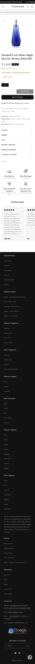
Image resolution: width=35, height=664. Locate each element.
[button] (28, 6)
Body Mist (7, 338)
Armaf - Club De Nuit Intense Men (15, 297)
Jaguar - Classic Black (11, 311)
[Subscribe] (27, 646)
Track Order (8, 594)
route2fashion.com (16, 612)
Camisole (7, 391)
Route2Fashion (19, 660)
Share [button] (5, 161)
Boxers (6, 444)
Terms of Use (8, 544)
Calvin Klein (8, 261)
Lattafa (6, 284)
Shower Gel (8, 343)
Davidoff (7, 266)
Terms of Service (9, 558)
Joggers (6, 468)
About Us (7, 575)
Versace (6, 275)
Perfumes (6, 328)
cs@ (9, 612)
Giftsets (6, 364)
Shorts (6, 440)
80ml (6, 85)
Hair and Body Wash (11, 369)
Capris (6, 449)
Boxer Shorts (8, 418)
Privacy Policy (8, 553)
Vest (5, 413)
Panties (6, 386)
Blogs (6, 584)
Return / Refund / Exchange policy (15, 562)
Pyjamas (6, 463)
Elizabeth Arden (9, 280)
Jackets (6, 504)
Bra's (5, 382)
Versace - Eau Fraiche (11, 316)
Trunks (6, 408)
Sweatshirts (7, 509)
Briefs (5, 404)
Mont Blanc (7, 270)
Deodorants (8, 333)
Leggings (7, 454)
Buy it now (17, 97)
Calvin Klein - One (10, 302)
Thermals (7, 423)
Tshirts (5, 435)
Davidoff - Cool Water (11, 306)
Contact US (7, 589)
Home (2, 12)
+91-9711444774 (14, 616)
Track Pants (7, 459)
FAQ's (6, 580)
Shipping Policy (9, 548)
